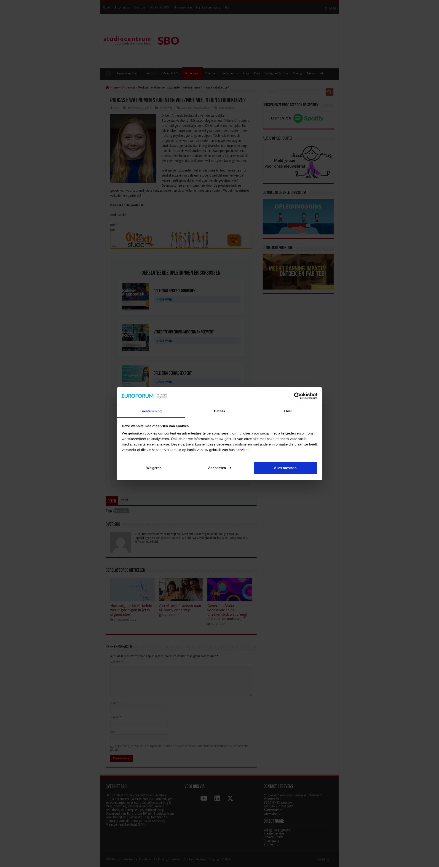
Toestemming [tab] (151, 411)
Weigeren (153, 468)
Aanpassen (217, 468)
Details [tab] (219, 411)
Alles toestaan (285, 468)
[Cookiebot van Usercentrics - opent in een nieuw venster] (297, 395)
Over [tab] (288, 411)
